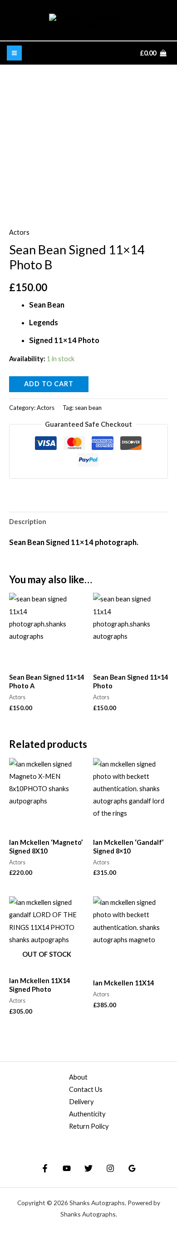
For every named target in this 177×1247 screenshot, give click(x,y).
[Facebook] (45, 1168)
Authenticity (87, 1114)
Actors (19, 232)
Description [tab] (27, 521)
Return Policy (88, 1126)
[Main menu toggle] (14, 53)
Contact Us (86, 1089)
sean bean (88, 407)
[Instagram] (110, 1168)
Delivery (81, 1102)
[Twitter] (88, 1168)
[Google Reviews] (132, 1168)
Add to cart (49, 384)
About (78, 1077)
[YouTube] (67, 1168)
